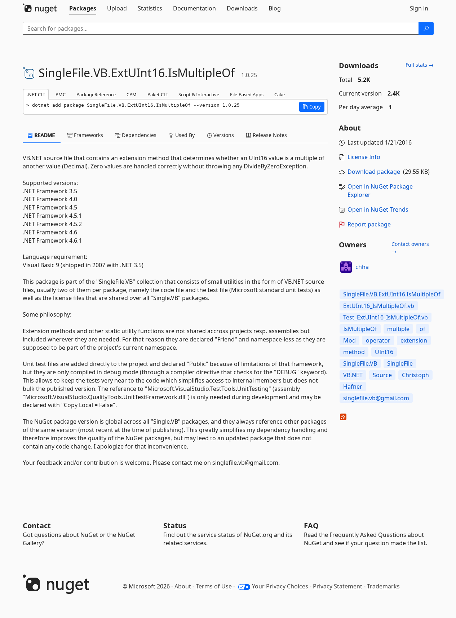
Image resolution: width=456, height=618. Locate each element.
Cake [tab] (279, 94)
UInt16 (384, 352)
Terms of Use (214, 586)
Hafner (352, 386)
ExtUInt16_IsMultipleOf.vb (378, 306)
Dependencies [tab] (138, 135)
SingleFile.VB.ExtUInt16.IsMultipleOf (391, 294)
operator (378, 340)
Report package (369, 224)
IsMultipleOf (360, 329)
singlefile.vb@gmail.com (376, 398)
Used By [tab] (184, 135)
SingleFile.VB (360, 363)
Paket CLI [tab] (157, 94)
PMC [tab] (61, 94)
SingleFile (400, 363)
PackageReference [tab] (96, 94)
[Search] (426, 28)
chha (362, 267)
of (422, 329)
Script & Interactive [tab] (198, 94)
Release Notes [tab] (269, 135)
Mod (349, 340)
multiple (398, 329)
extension (413, 340)
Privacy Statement (337, 586)
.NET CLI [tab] (36, 94)
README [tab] (44, 135)
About (182, 586)
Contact (37, 525)
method (354, 352)
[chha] (346, 267)
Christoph (415, 375)
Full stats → (420, 64)
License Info (363, 157)
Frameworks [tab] (87, 135)
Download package (373, 172)
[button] (311, 107)
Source (382, 375)
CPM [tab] (132, 94)
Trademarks (383, 586)
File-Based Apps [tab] (247, 94)
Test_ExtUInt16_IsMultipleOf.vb (385, 317)
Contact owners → (410, 247)
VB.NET (353, 375)
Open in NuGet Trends (377, 209)
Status (174, 525)
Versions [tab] (223, 135)
